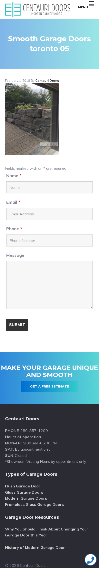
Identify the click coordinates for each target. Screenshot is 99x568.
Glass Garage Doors (24, 492)
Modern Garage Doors (26, 498)
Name (13, 175)
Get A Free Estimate (49, 386)
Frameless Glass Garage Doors (34, 504)
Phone (14, 228)
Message (15, 255)
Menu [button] (83, 7)
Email (13, 202)
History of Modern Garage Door (35, 547)
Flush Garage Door (22, 486)
